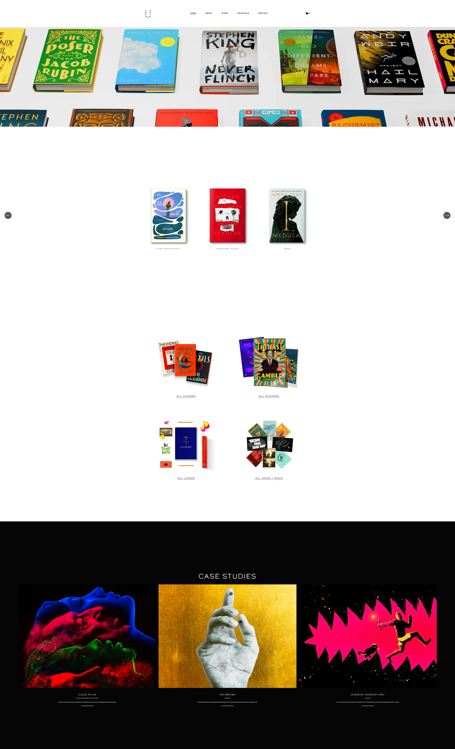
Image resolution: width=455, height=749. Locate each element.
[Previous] (8, 215)
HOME (193, 13)
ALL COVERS (186, 396)
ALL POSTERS (269, 396)
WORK (225, 13)
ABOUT (209, 13)
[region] (227, 217)
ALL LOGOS (186, 478)
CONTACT (263, 13)
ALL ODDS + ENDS (269, 478)
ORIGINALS (243, 13)
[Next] (446, 215)
